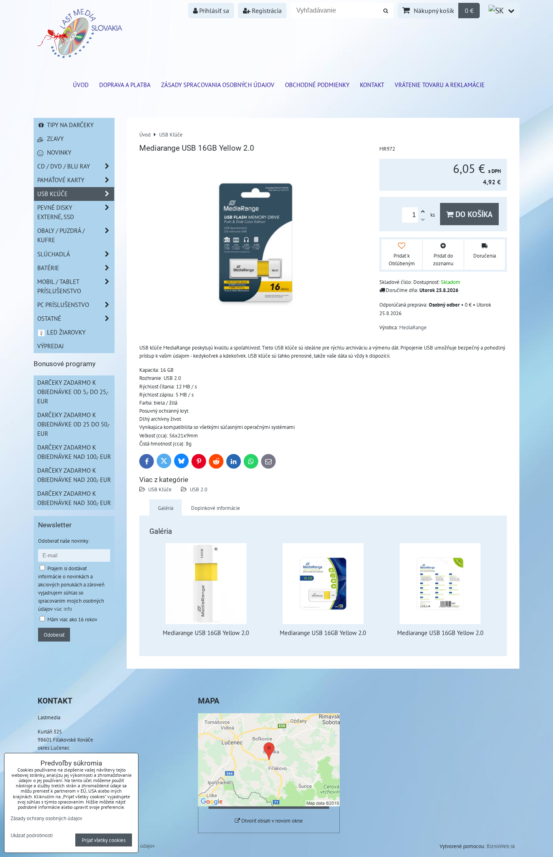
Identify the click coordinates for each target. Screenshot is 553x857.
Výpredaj (50, 346)
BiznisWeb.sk (501, 846)
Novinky (58, 152)
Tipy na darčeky (69, 125)
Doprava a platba (125, 85)
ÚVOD (81, 85)
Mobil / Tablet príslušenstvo (59, 286)
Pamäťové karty (60, 180)
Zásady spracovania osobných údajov (217, 85)
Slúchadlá (53, 254)
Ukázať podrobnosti (32, 835)
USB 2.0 (198, 489)
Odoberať (54, 634)
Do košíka (473, 214)
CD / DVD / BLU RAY (63, 166)
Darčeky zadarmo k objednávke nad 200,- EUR (74, 475)
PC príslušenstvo (63, 305)
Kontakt (372, 85)
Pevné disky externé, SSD (55, 212)
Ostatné (49, 318)
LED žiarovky (65, 332)
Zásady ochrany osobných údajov (46, 818)
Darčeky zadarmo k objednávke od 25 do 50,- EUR (73, 424)
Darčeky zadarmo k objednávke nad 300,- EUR (74, 498)
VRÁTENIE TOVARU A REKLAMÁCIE (440, 85)
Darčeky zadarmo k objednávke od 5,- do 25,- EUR (72, 391)
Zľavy (54, 138)
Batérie (48, 268)
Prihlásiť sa (213, 10)
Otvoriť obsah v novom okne (271, 820)
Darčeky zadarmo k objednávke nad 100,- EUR (74, 451)
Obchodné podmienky (317, 85)
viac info (63, 608)
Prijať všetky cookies (103, 840)
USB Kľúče (160, 489)
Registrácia (266, 10)
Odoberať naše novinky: (63, 540)
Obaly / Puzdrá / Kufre (61, 235)
